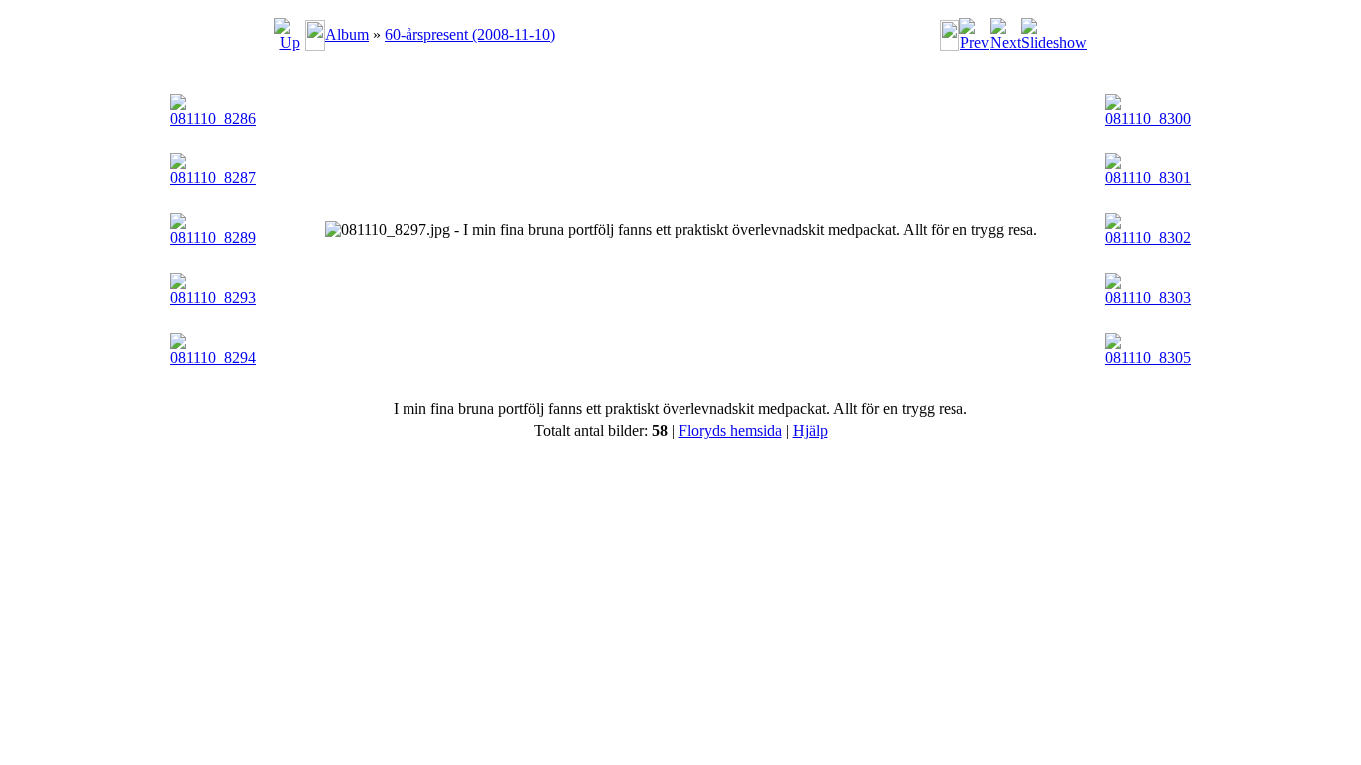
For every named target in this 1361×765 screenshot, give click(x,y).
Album (347, 34)
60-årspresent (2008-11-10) (470, 34)
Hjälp (810, 430)
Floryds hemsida (730, 430)
